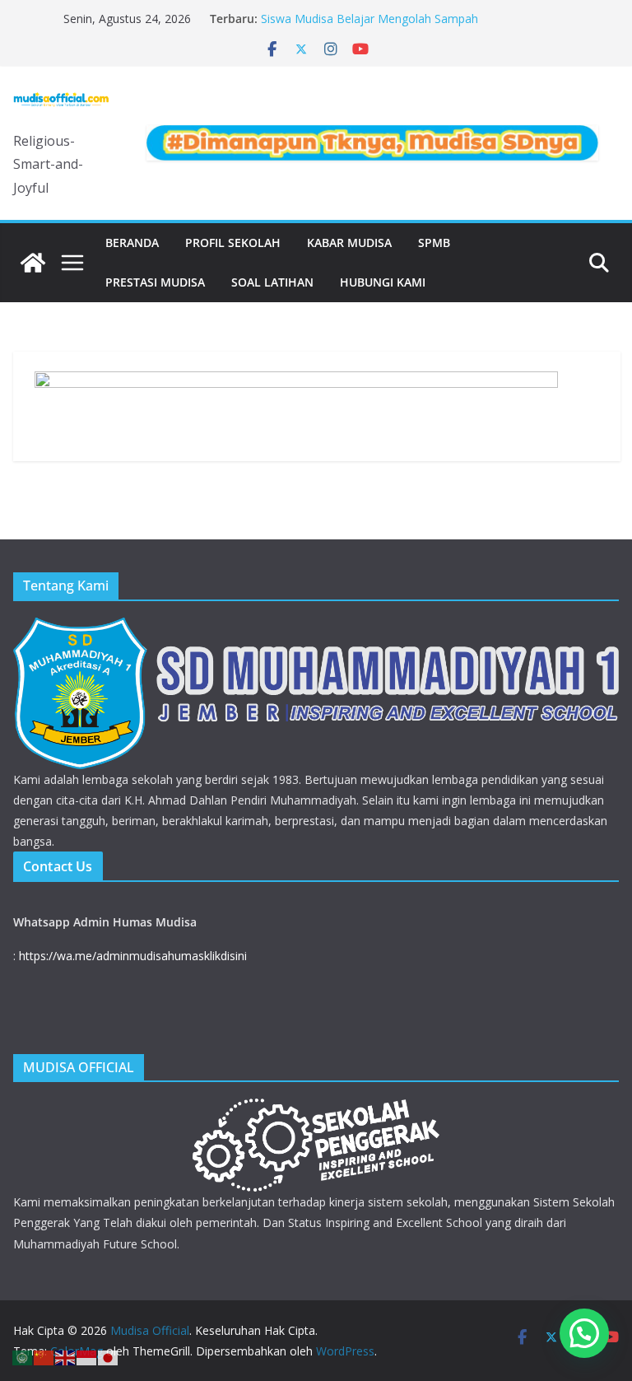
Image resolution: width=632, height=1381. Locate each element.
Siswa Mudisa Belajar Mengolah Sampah (369, 18)
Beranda (132, 242)
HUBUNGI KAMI (382, 282)
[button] (584, 1333)
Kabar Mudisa (349, 242)
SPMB (434, 242)
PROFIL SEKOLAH (233, 242)
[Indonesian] (87, 1356)
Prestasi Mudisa (155, 282)
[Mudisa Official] (33, 262)
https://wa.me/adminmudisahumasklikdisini (133, 955)
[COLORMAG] (316, 628)
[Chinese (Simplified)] (44, 1356)
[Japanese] (108, 1356)
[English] (66, 1356)
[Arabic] (23, 1356)
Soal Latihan (272, 282)
